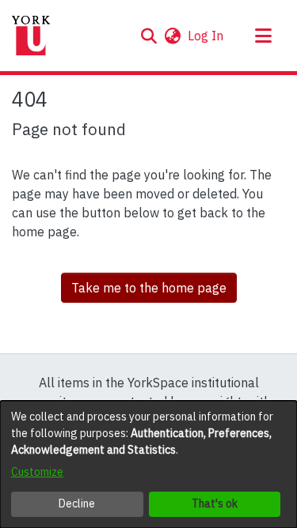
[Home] (31, 35)
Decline (77, 503)
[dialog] (148, 464)
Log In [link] (206, 35)
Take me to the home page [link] (149, 288)
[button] (148, 35)
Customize (37, 472)
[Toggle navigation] (263, 36)
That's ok (215, 503)
